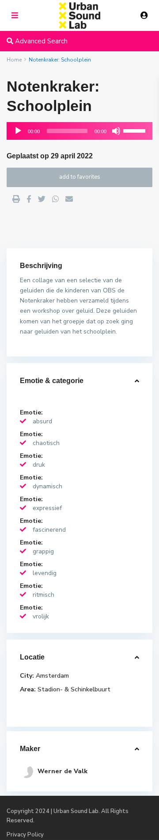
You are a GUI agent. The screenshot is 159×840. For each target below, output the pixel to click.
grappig (43, 551)
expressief (47, 508)
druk (39, 464)
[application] (79, 131)
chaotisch (46, 443)
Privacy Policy (25, 835)
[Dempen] (116, 131)
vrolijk (41, 616)
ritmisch (43, 595)
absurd (42, 421)
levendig (45, 573)
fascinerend (49, 529)
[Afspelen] (18, 131)
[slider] (135, 130)
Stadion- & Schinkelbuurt (74, 689)
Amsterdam (52, 675)
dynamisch (47, 486)
